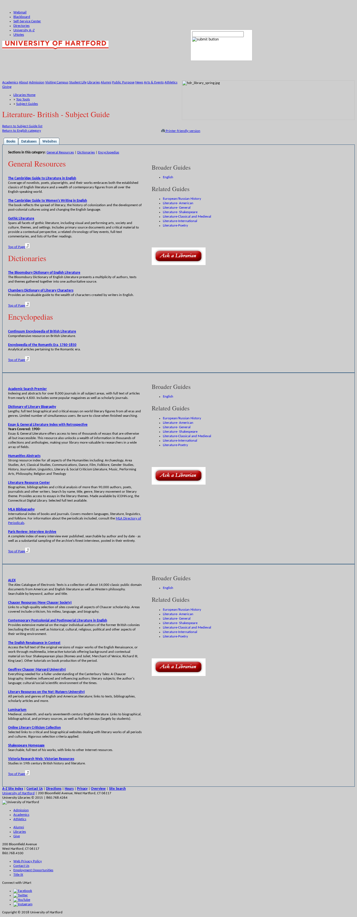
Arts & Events (154, 82)
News (139, 82)
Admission (36, 82)
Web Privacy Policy (27, 861)
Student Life (77, 82)
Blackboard (21, 17)
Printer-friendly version (182, 131)
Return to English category (21, 131)
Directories (21, 26)
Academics (10, 82)
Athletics (171, 82)
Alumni (106, 82)
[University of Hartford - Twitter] (20, 895)
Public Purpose (123, 82)
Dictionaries (86, 152)
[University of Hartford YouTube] (21, 900)
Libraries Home (24, 95)
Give (16, 836)
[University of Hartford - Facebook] (22, 891)
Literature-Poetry (175, 225)
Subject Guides (27, 104)
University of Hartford (18, 793)
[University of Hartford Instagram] (22, 904)
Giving (6, 87)
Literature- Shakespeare (180, 212)
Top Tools (23, 99)
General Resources (60, 152)
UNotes (18, 35)
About (23, 82)
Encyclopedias (108, 152)
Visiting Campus (56, 82)
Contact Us (21, 866)
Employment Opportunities (33, 870)
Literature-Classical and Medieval (187, 216)
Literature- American (178, 203)
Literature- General (176, 208)
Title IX (18, 875)
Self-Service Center (27, 21)
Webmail (19, 12)
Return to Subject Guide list (22, 126)
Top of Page (16, 247)
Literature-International (180, 221)
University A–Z (24, 30)
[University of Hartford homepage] (55, 48)
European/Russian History (182, 199)
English (168, 177)
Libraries (93, 82)
